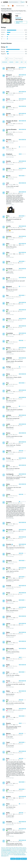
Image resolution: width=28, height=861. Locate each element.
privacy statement (7, 850)
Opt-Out (18, 858)
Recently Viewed (20, 5)
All (6, 58)
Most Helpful (18, 58)
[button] (21, 2)
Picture (11, 58)
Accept (12, 858)
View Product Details (19, 22)
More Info (24, 858)
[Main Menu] (1, 2)
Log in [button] (23, 2)
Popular (3, 5)
